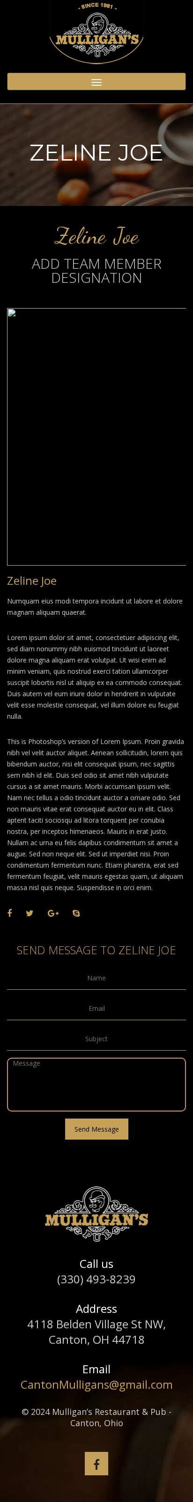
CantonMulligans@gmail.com (97, 1384)
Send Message (96, 1129)
